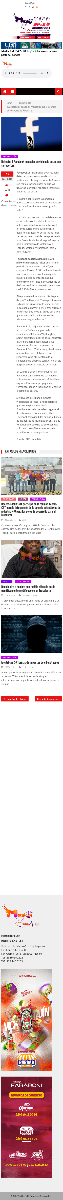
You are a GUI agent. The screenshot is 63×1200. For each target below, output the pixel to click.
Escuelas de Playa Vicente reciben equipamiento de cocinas (17, 698)
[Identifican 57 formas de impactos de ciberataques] (31, 634)
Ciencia (7, 581)
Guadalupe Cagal (29, 595)
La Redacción (28, 667)
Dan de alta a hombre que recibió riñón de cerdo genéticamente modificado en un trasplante (28, 588)
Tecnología (9, 156)
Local (23, 499)
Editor (24, 519)
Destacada (8, 499)
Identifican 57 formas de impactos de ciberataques (30, 662)
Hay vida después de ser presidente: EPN (49, 698)
